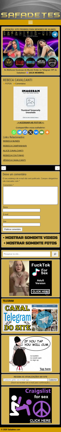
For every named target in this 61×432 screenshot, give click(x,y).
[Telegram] (19, 132)
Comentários (20, 84)
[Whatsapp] (13, 132)
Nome (5, 207)
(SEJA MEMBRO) (36, 73)
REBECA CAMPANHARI (15, 146)
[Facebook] (25, 132)
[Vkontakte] (36, 132)
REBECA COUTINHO (13, 155)
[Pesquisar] (55, 254)
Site (4, 221)
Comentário (8, 185)
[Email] (41, 132)
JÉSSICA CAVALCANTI (14, 160)
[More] (47, 132)
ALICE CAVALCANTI (13, 150)
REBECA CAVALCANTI (17, 80)
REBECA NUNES (11, 141)
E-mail (5, 214)
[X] (30, 132)
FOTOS (8, 84)
